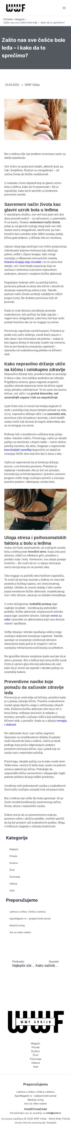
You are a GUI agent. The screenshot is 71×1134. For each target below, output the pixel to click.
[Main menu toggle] (64, 8)
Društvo (13, 863)
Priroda (13, 856)
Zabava (13, 883)
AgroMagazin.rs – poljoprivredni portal (29, 918)
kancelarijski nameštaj (18, 449)
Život (12, 869)
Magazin (13, 849)
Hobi (11, 890)
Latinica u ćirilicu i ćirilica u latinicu (27, 911)
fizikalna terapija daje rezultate (23, 262)
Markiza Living (17, 925)
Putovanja (14, 876)
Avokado (51, 1122)
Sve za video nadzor (20, 932)
